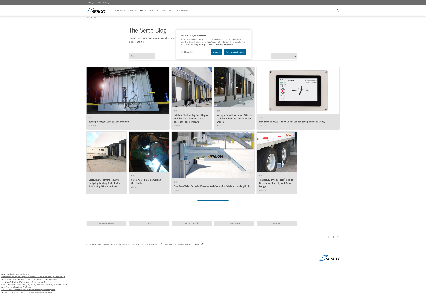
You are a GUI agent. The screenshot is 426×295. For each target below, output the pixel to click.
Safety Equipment (119, 10)
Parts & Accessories (146, 10)
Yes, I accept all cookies (235, 52)
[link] (90, 3)
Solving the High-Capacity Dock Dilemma (15, 274)
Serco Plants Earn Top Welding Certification (16, 287)
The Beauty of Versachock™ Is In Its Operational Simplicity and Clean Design (27, 292)
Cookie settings (187, 51)
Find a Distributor (182, 10)
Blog (157, 10)
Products (130, 10)
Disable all (216, 52)
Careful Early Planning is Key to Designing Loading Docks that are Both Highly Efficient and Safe (34, 284)
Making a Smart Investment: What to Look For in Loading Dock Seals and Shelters (29, 279)
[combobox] (324, 10)
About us (164, 10)
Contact (171, 10)
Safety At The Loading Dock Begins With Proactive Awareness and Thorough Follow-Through (33, 276)
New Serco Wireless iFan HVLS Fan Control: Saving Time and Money (24, 281)
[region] (213, 44)
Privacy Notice (228, 44)
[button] (135, 10)
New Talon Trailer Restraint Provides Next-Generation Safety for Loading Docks (28, 289)
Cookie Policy (219, 44)
